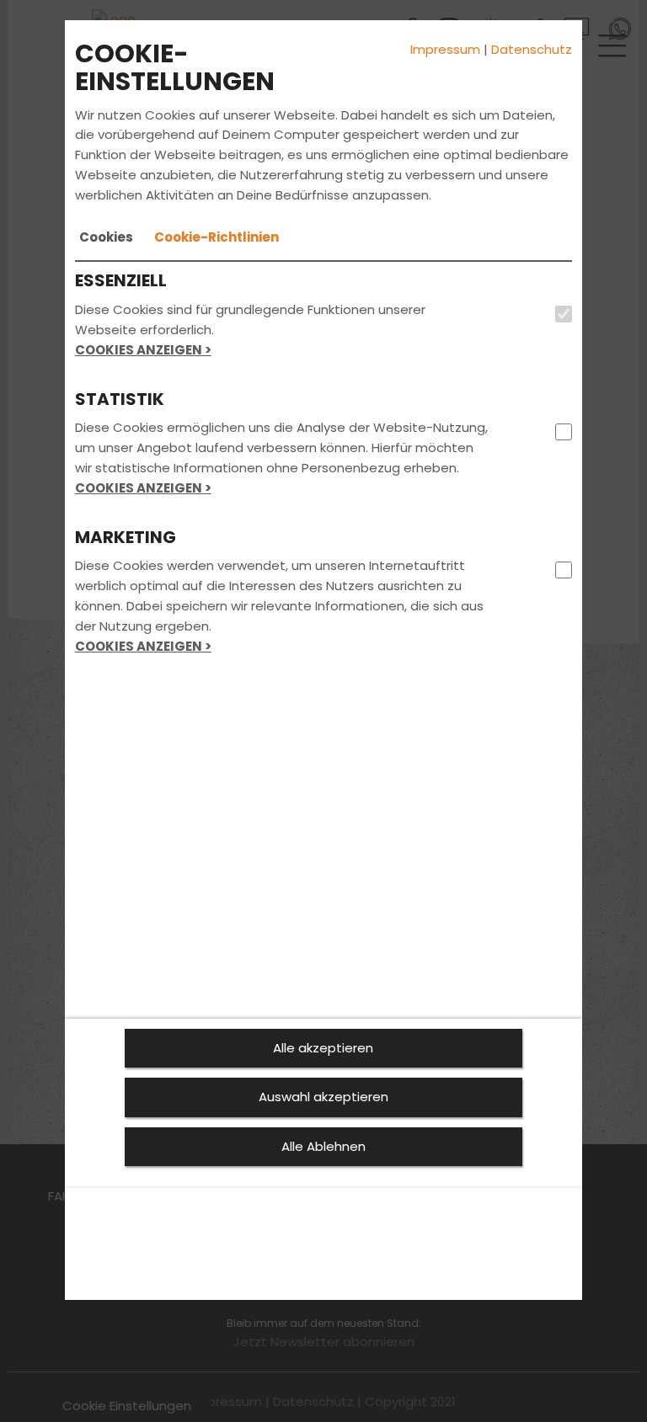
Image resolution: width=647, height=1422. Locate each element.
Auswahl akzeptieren (323, 1096)
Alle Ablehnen (323, 1146)
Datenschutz (531, 49)
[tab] (106, 237)
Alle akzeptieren (323, 1048)
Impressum (445, 49)
